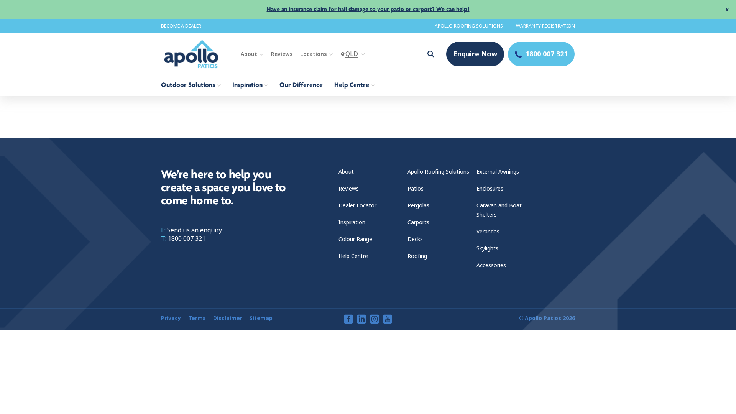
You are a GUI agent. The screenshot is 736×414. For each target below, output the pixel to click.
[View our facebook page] (348, 319)
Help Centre (353, 256)
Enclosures (489, 188)
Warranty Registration (545, 26)
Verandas (487, 231)
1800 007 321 (186, 238)
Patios (415, 188)
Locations (313, 54)
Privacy (171, 318)
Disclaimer (227, 318)
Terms (197, 318)
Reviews (281, 54)
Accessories (491, 265)
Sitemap (261, 318)
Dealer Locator (357, 205)
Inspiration (351, 222)
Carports (418, 222)
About (249, 54)
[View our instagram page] (374, 319)
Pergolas (418, 205)
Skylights (487, 248)
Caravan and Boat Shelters (499, 210)
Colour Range (355, 239)
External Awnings (497, 172)
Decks (415, 239)
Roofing (417, 256)
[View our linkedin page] (361, 319)
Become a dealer (181, 26)
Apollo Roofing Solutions (469, 26)
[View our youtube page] (387, 319)
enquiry (211, 230)
